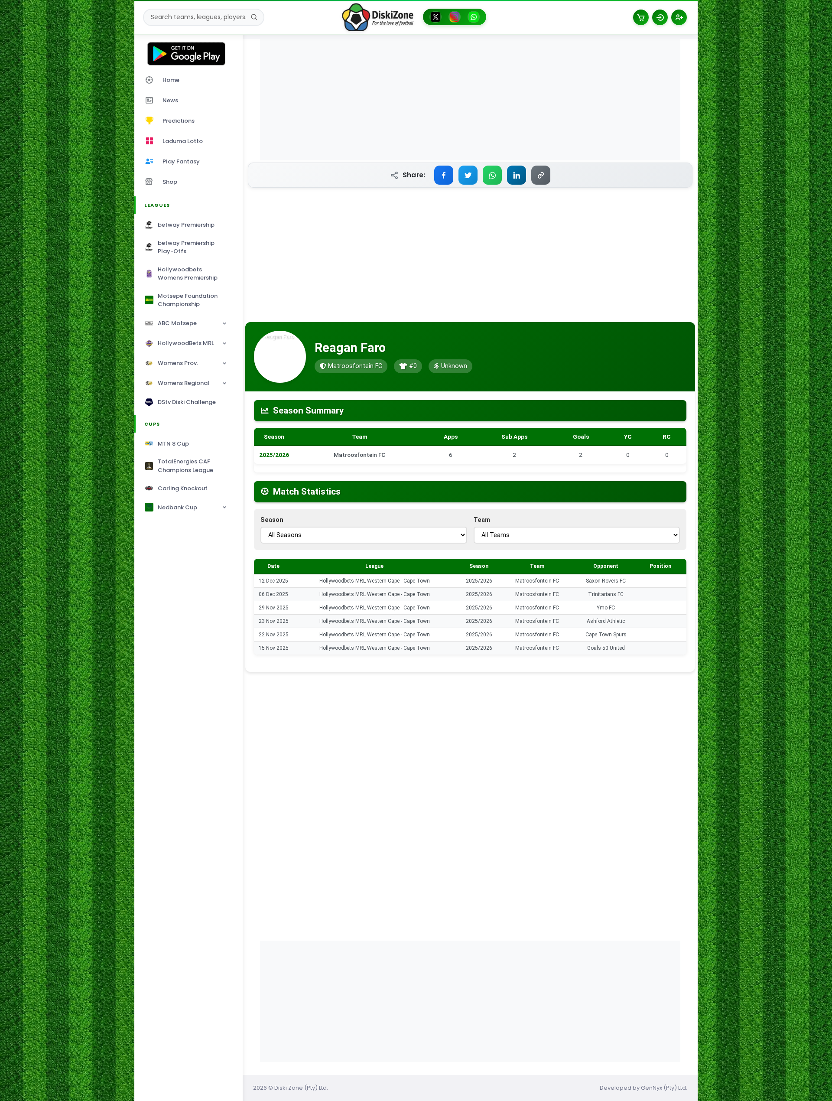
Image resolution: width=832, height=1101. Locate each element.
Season (271, 520)
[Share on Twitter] (468, 175)
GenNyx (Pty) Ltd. (664, 1088)
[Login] (660, 17)
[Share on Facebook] (443, 175)
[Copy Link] (540, 175)
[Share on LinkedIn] (516, 175)
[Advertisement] (470, 99)
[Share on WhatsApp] (492, 175)
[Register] (679, 17)
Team (482, 520)
